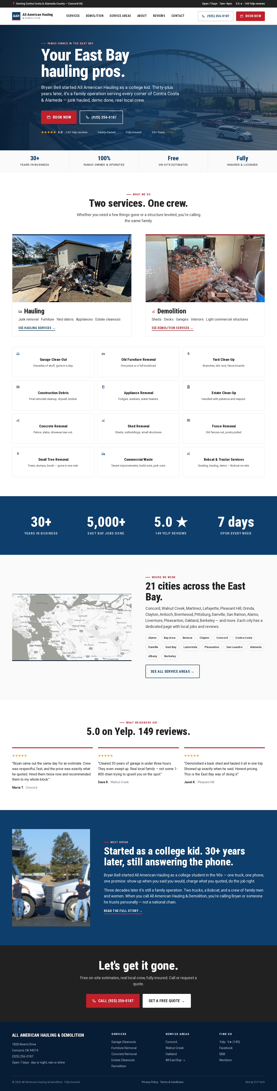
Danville (153, 647)
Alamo (152, 637)
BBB (222, 1054)
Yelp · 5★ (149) (229, 1042)
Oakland (171, 1054)
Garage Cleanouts (123, 1042)
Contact (178, 15)
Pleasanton (212, 647)
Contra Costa (243, 637)
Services (73, 15)
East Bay (171, 647)
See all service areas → (173, 671)
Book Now (253, 16)
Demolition (95, 15)
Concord (222, 637)
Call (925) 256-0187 (116, 1000)
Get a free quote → (167, 1000)
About (142, 15)
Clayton (204, 637)
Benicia (187, 637)
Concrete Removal (124, 1054)
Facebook (226, 1048)
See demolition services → (172, 328)
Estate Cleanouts (123, 1060)
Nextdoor (225, 1060)
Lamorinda (190, 647)
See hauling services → (36, 328)
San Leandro (234, 647)
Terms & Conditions (172, 1082)
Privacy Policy (150, 1082)
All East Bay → (175, 1060)
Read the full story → (123, 911)
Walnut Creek (175, 1048)
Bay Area (169, 637)
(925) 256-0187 (218, 16)
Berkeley (170, 656)
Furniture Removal (124, 1048)
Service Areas (120, 15)
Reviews (159, 15)
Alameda (255, 647)
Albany (152, 656)
